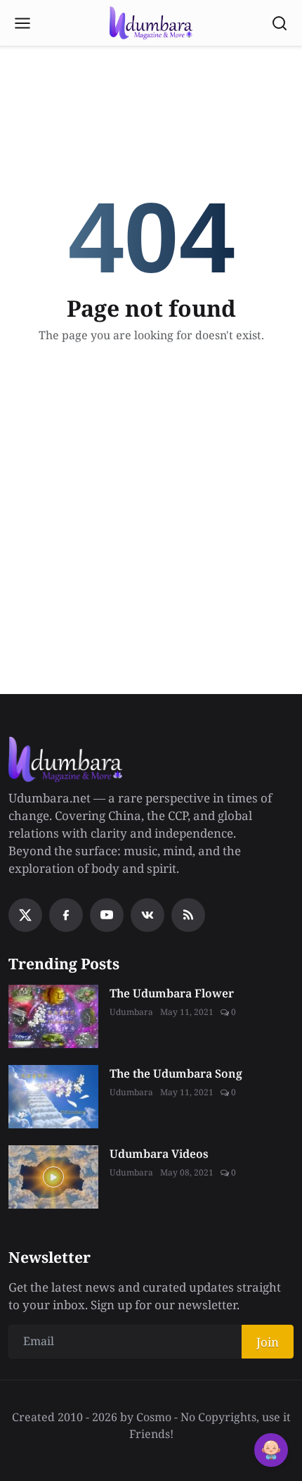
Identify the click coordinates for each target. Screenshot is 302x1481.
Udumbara (131, 1012)
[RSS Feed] (188, 915)
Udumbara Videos (159, 1153)
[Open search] (279, 23)
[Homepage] (151, 23)
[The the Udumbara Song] (53, 1096)
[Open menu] (22, 23)
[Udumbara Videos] (53, 1177)
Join (267, 1342)
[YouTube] (107, 915)
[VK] (147, 915)
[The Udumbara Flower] (53, 1016)
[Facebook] (66, 915)
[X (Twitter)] (25, 915)
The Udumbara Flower (172, 993)
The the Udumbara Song (176, 1073)
